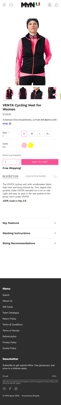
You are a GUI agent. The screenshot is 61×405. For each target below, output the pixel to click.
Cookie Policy (9, 348)
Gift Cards (8, 306)
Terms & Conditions (13, 324)
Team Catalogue (11, 312)
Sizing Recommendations (19, 243)
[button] (11, 5)
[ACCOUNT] (50, 5)
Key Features (11, 222)
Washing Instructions (16, 233)
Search (6, 295)
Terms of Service (11, 330)
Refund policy (9, 336)
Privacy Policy (9, 342)
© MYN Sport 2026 (11, 395)
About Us (7, 300)
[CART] (56, 5)
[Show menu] (4, 5)
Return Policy (9, 318)
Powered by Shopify (30, 395)
